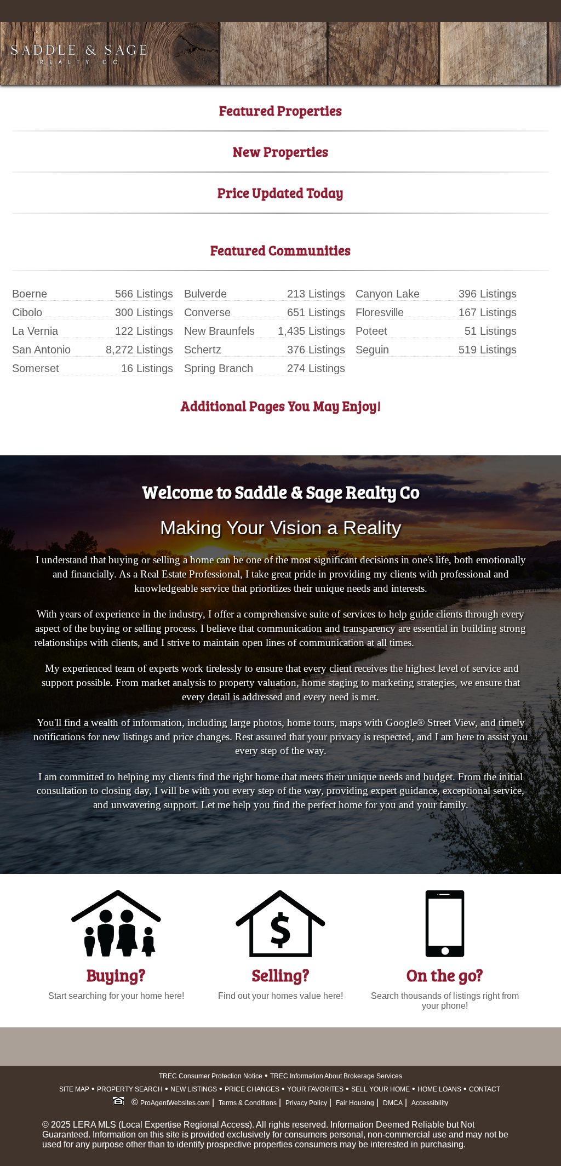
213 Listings (316, 294)
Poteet (371, 331)
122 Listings (144, 331)
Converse (207, 312)
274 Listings (316, 368)
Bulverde (205, 294)
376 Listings (316, 350)
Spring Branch (218, 368)
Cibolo (27, 312)
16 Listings (147, 368)
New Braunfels (219, 331)
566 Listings (144, 294)
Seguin (372, 350)
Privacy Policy (306, 1103)
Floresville (380, 312)
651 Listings (316, 312)
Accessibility (429, 1103)
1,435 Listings (311, 331)
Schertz (202, 350)
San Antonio (41, 350)
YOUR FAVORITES (315, 1089)
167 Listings (488, 312)
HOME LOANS (439, 1089)
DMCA (393, 1103)
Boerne (29, 294)
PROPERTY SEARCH (130, 1089)
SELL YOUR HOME (380, 1089)
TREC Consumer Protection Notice (210, 1076)
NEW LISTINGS (193, 1089)
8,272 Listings (139, 350)
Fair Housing (355, 1103)
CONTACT (484, 1089)
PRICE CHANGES (252, 1089)
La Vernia (35, 331)
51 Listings (491, 331)
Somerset (35, 368)
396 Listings (488, 294)
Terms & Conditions (248, 1103)
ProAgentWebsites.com (175, 1103)
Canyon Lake (388, 294)
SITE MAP (74, 1089)
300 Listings (144, 312)
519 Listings (488, 350)
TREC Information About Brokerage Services (336, 1076)
